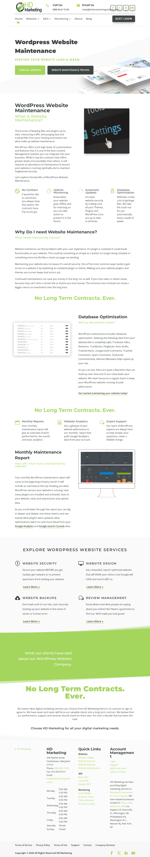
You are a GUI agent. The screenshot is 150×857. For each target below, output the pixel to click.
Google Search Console (52, 526)
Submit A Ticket (118, 771)
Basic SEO (83, 777)
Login (113, 761)
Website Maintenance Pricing (70, 70)
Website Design (86, 757)
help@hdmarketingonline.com (100, 9)
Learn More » (32, 587)
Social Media (84, 793)
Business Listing (86, 803)
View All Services (30, 70)
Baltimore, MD (117, 806)
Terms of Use (60, 845)
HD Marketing (24, 748)
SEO (45, 19)
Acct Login (123, 18)
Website (31, 19)
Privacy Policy (43, 845)
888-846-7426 (61, 9)
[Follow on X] (119, 7)
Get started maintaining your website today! (102, 393)
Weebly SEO (84, 784)
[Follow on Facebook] (113, 7)
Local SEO (83, 780)
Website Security (86, 761)
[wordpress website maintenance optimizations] (42, 354)
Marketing (61, 19)
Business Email (85, 796)
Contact (87, 845)
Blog (89, 19)
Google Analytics (24, 526)
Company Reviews (105, 845)
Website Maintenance (89, 768)
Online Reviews (86, 800)
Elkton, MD (126, 802)
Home (19, 19)
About (79, 19)
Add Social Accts (118, 768)
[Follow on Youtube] (132, 7)
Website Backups (87, 764)
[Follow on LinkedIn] (126, 7)
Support (114, 764)
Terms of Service (23, 845)
